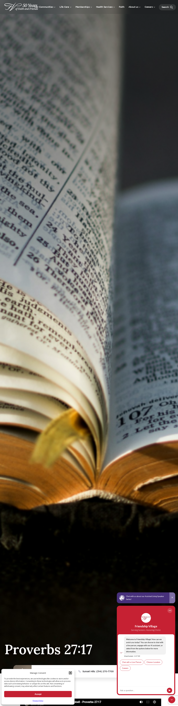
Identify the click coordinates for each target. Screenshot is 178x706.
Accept (38, 694)
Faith (121, 7)
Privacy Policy (38, 700)
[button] (70, 672)
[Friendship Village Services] (21, 6)
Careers (149, 7)
